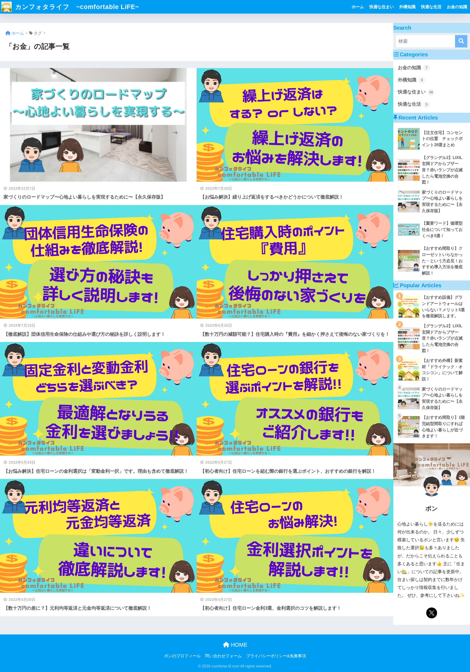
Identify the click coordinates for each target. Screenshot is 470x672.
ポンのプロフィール (182, 656)
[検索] (461, 41)
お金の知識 (457, 6)
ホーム (358, 6)
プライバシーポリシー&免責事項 (276, 656)
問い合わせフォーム (223, 656)
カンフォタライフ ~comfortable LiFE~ (76, 6)
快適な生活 (431, 6)
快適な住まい (381, 6)
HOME (238, 645)
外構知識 (407, 6)
